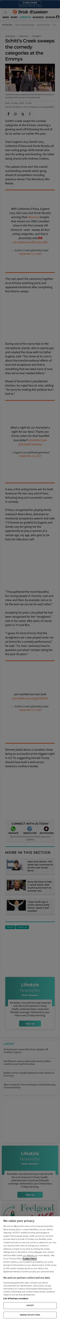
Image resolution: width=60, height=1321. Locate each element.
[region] (30, 1268)
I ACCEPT (30, 1305)
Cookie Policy (29, 1258)
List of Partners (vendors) (15, 1298)
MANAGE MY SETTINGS (30, 1315)
